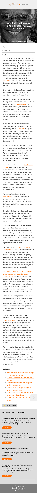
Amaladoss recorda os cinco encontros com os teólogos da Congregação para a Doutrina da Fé (18, 274)
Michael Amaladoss (20, 104)
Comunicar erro (9, 405)
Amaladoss (7, 80)
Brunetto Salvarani (9, 320)
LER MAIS (7, 427)
